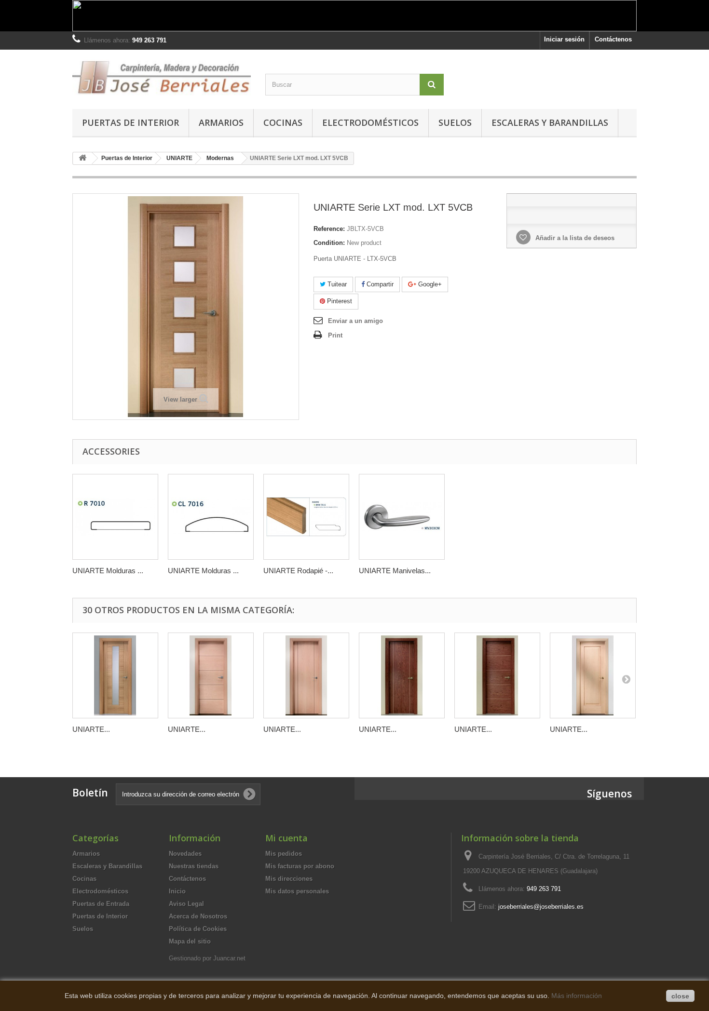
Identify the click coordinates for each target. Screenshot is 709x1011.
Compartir (379, 284)
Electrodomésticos (370, 122)
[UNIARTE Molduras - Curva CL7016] (211, 517)
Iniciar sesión (564, 39)
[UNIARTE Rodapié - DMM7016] (306, 517)
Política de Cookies (198, 928)
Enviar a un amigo (355, 320)
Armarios (221, 122)
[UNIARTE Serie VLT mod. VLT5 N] (211, 675)
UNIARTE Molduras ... (107, 570)
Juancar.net (229, 958)
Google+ (429, 284)
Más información (576, 995)
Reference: (329, 228)
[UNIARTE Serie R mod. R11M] (593, 675)
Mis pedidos (283, 853)
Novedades (185, 853)
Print (335, 335)
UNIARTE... (91, 729)
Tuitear (336, 284)
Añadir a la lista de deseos (573, 238)
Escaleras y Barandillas (549, 122)
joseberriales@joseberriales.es (541, 906)
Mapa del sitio (190, 941)
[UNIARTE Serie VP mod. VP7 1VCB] (115, 675)
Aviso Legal (186, 903)
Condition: (329, 242)
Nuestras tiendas (193, 866)
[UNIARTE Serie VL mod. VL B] (402, 675)
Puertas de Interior (130, 122)
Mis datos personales (297, 891)
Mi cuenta (286, 838)
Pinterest (338, 301)
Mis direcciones (289, 878)
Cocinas (282, 122)
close (680, 996)
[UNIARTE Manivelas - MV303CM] (402, 517)
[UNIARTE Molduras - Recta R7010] (115, 517)
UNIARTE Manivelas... (395, 570)
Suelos (455, 122)
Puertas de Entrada (100, 903)
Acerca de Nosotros (198, 916)
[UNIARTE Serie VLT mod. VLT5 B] (497, 675)
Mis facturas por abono (299, 866)
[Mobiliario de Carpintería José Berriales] (161, 77)
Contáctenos (613, 39)
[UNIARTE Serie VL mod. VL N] (306, 675)
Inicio (177, 891)
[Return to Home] (82, 158)
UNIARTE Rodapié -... (298, 570)
